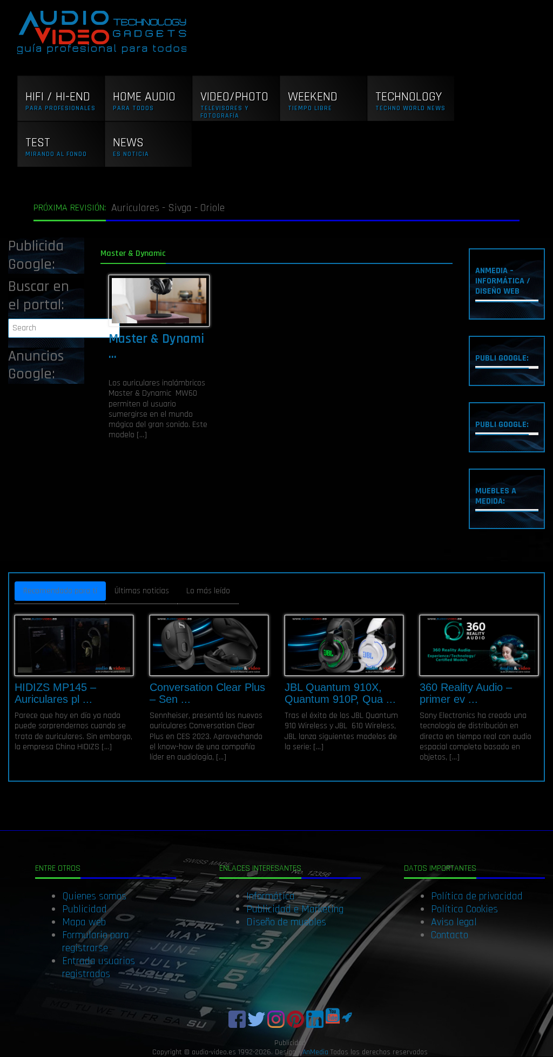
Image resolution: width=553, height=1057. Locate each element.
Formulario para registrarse (95, 941)
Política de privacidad (477, 896)
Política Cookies (464, 909)
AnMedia (315, 1052)
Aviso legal (454, 922)
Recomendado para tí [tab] (60, 591)
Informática (270, 896)
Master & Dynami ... (156, 346)
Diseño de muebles (286, 922)
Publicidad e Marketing (294, 909)
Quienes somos (94, 896)
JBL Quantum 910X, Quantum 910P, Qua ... (340, 693)
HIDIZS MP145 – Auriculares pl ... (55, 693)
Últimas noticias (141, 591)
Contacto (449, 935)
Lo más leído (208, 591)
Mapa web (84, 922)
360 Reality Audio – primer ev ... (466, 693)
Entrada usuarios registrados (98, 967)
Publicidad (84, 909)
